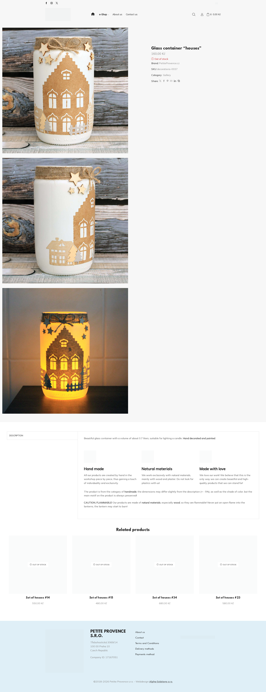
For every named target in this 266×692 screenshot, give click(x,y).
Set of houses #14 (38, 597)
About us (117, 14)
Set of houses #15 (101, 597)
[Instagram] (51, 3)
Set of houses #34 (164, 597)
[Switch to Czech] (217, 3)
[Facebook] (46, 3)
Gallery (167, 75)
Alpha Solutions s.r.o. (161, 681)
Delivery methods (144, 648)
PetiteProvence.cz (169, 63)
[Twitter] (160, 81)
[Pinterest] (167, 81)
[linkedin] (175, 81)
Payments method (144, 654)
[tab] (16, 435)
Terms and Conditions (147, 643)
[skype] (178, 81)
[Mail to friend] (171, 81)
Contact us (131, 14)
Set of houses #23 (228, 597)
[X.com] (57, 3)
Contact (139, 637)
